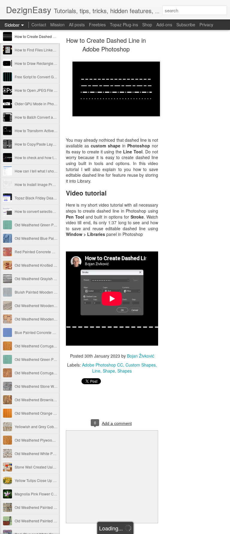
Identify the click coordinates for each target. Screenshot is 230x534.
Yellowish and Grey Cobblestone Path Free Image (55, 426)
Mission (57, 25)
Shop (147, 25)
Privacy (206, 25)
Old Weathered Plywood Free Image (44, 440)
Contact (38, 25)
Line (96, 371)
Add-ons (164, 25)
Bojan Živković (140, 356)
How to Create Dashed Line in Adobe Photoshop (54, 36)
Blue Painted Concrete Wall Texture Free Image (53, 332)
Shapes (124, 371)
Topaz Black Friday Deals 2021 (40, 197)
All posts (77, 25)
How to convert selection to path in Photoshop (52, 211)
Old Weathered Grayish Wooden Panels (47, 278)
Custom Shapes (140, 365)
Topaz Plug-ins (124, 25)
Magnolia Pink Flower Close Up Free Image (50, 493)
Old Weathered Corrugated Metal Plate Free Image (56, 345)
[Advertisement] (191, 133)
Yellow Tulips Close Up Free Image (43, 480)
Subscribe (185, 25)
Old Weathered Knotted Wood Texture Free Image (55, 265)
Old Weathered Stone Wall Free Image (46, 386)
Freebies (97, 25)
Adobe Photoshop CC (102, 365)
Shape (109, 371)
